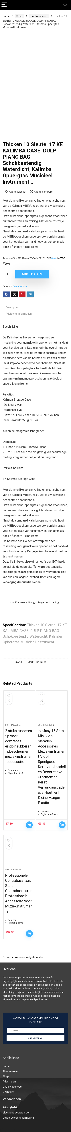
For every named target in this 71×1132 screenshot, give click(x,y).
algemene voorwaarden (16, 1112)
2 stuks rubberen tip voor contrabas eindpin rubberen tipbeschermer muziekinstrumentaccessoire (18, 746)
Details (54, 258)
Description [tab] (12, 307)
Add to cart (32, 274)
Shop (19, 16)
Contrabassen (39, 16)
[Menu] (4, 5)
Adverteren (9, 1081)
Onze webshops (12, 1086)
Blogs (6, 1076)
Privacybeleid (10, 1107)
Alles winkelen (11, 1071)
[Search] (65, 5)
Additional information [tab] (19, 313)
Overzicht (8, 1091)
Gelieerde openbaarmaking (18, 1117)
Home (6, 16)
